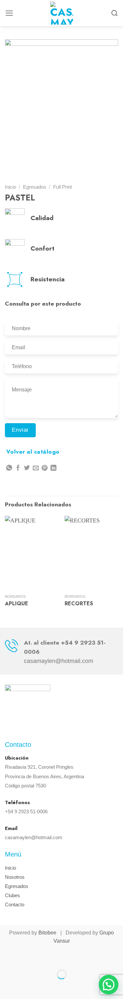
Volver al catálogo (33, 452)
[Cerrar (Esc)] (7, 957)
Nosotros (15, 877)
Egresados (34, 187)
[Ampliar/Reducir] (28, 957)
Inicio (10, 187)
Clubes (12, 895)
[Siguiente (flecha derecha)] (28, 986)
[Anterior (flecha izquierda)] (7, 986)
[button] (108, 984)
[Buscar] (114, 13)
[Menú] (9, 13)
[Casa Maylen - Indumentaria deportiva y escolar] (61, 13)
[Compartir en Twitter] (27, 468)
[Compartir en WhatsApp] (9, 468)
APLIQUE (16, 603)
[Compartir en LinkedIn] (53, 468)
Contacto (14, 904)
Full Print (62, 187)
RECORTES (79, 603)
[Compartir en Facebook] (18, 468)
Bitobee (47, 932)
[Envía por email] (36, 468)
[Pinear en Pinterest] (45, 468)
